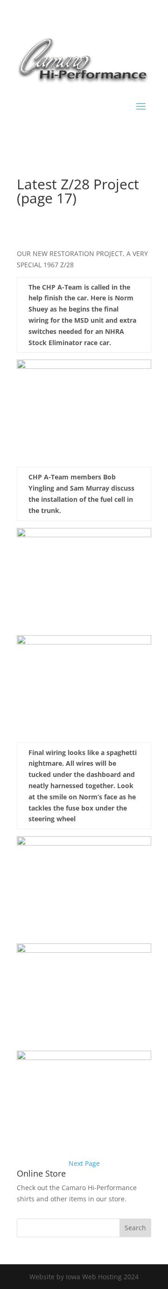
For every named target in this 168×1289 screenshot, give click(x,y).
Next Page (84, 1163)
